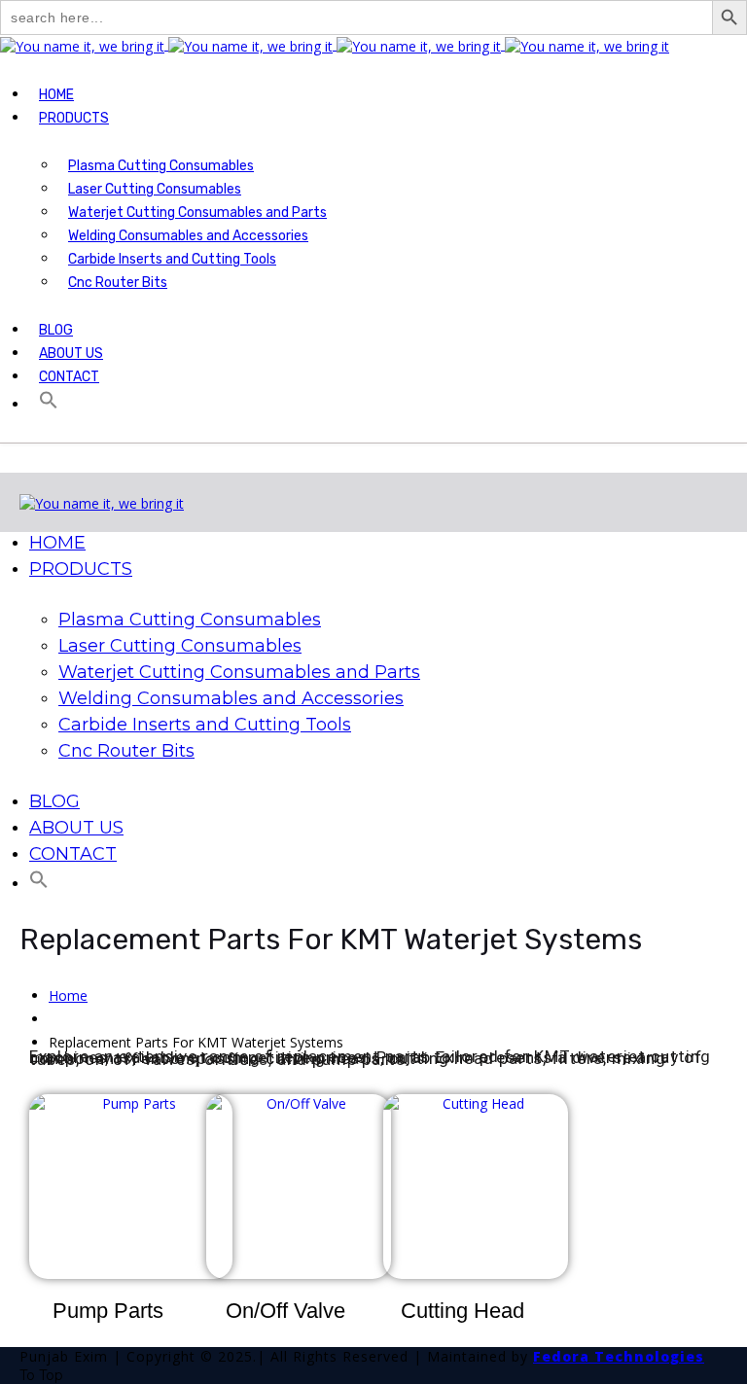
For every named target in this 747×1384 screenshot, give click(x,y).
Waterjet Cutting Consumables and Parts (197, 212)
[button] (46, 405)
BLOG (56, 330)
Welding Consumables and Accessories (188, 236)
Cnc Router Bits (117, 282)
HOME (56, 95)
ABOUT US (71, 353)
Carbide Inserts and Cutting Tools (172, 259)
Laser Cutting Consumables (154, 189)
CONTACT (69, 377)
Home (68, 995)
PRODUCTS (74, 118)
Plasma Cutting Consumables (161, 166)
